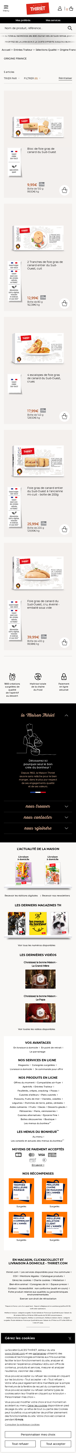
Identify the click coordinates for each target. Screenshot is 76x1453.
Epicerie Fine (50, 1115)
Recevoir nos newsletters (56, 896)
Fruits (32, 1107)
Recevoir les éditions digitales (21, 896)
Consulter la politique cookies (22, 1424)
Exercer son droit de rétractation (38, 1298)
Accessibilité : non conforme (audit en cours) (43, 1288)
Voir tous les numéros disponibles (36, 945)
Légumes (17, 1103)
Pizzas (53, 1090)
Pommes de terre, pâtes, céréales (44, 1103)
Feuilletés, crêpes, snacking (33, 1090)
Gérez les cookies (21, 1280)
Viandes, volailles (51, 1099)
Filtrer (31, 78)
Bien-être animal (18, 1284)
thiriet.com (12, 1272)
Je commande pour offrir (49, 1069)
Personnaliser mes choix (38, 1434)
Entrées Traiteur (23, 49)
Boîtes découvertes (31, 1119)
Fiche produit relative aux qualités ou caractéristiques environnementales (38, 1293)
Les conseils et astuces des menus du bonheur (37, 1140)
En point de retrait (51, 1047)
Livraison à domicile (21, 1069)
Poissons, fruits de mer (27, 1099)
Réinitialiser (65, 78)
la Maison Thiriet (38, 715)
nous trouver (38, 806)
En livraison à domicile (25, 1047)
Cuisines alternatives (29, 1115)
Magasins (23, 1065)
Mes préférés (23, 20)
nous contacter (38, 817)
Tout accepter (55, 1444)
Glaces (41, 1107)
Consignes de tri (39, 1284)
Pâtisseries (25, 1111)
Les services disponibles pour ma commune (45, 1272)
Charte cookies (42, 1280)
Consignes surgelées (43, 1065)
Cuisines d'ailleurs (29, 1094)
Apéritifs (27, 1086)
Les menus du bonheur (37, 1123)
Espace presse (59, 1284)
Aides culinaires (18, 1107)
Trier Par (10, 78)
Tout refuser (20, 1444)
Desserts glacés (56, 1107)
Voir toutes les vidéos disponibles (36, 1029)
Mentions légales (29, 1276)
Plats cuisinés (48, 1094)
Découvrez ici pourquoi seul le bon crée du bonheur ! (38, 764)
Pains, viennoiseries (45, 1111)
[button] (60, 8)
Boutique (49, 1119)
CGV (15, 1276)
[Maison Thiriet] (38, 8)
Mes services (53, 20)
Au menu (37, 1136)
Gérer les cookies (37, 1405)
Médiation (58, 1280)
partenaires (39, 1353)
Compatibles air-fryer (49, 1082)
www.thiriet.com (15, 1353)
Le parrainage (37, 1051)
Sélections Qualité (46, 49)
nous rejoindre (38, 828)
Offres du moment (24, 1082)
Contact (12, 1288)
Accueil (6, 49)
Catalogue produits (52, 1276)
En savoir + (38, 1165)
